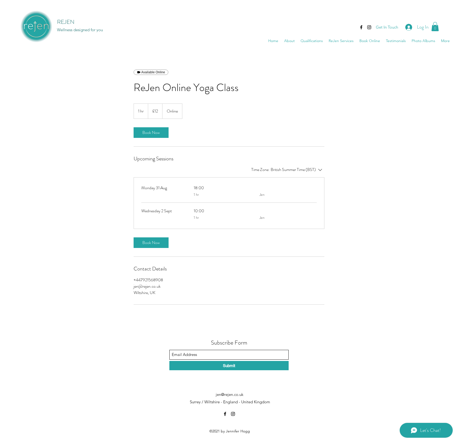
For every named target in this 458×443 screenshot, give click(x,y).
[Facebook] (361, 27)
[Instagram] (369, 27)
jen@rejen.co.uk (229, 394)
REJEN (65, 22)
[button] (435, 26)
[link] (151, 132)
